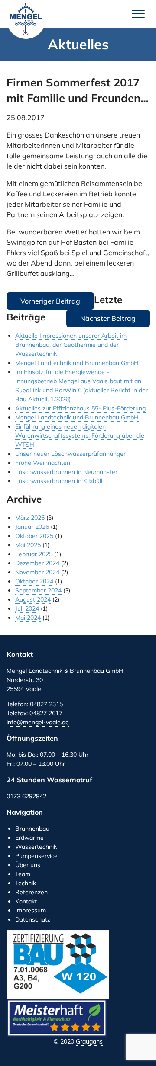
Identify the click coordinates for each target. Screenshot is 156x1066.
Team (22, 874)
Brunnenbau (32, 828)
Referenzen (31, 892)
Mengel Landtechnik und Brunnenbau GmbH (26, 19)
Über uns (27, 865)
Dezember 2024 (37, 563)
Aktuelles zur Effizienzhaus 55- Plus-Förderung (80, 408)
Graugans (89, 1041)
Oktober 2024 (34, 581)
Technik (25, 883)
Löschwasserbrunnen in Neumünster (66, 472)
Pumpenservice (36, 856)
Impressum (30, 910)
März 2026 (30, 518)
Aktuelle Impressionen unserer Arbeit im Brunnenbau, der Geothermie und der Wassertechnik (71, 345)
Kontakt (26, 901)
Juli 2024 (27, 608)
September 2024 (38, 590)
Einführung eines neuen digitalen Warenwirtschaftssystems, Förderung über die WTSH (79, 435)
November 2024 (37, 572)
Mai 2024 (28, 617)
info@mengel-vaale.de (37, 722)
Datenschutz (32, 919)
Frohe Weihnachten (42, 463)
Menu (138, 14)
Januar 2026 (32, 527)
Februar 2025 (33, 554)
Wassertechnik (36, 847)
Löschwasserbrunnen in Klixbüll (58, 481)
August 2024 (33, 599)
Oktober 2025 (34, 536)
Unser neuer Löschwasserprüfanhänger (70, 454)
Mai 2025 (28, 545)
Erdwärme (29, 838)
